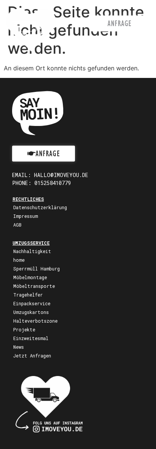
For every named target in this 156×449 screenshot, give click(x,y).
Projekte (24, 329)
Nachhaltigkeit (32, 251)
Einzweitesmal (30, 338)
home (19, 260)
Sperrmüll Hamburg (36, 269)
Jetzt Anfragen (32, 356)
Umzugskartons (31, 312)
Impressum (25, 216)
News (18, 347)
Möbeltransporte (34, 286)
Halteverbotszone (35, 321)
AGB (17, 225)
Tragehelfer (28, 295)
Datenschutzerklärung (40, 207)
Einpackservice (31, 303)
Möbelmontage (30, 277)
